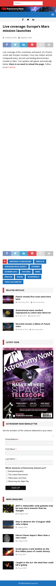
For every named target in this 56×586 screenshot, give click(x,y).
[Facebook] (22, 20)
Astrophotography (16, 471)
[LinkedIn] (33, 20)
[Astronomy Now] (28, 10)
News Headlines (14, 499)
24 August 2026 (23, 514)
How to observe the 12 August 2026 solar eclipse (33, 522)
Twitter (11, 67)
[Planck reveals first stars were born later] (8, 299)
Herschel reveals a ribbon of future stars (33, 325)
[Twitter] (28, 20)
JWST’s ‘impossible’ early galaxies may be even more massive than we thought (34, 508)
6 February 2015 (23, 302)
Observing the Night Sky (18, 481)
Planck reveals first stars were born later (33, 297)
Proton (8, 277)
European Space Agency (16, 266)
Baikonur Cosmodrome (20, 261)
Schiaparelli (33, 277)
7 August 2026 (22, 527)
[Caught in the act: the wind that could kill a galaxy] (8, 565)
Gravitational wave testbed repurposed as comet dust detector (33, 311)
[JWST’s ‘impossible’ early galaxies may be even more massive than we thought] (8, 509)
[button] (52, 14)
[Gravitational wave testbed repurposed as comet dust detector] (8, 313)
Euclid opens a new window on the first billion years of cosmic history (33, 550)
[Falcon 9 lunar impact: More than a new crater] (8, 538)
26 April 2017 (22, 316)
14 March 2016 (11, 37)
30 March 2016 (23, 329)
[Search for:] (28, 3)
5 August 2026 (22, 541)
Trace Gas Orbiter (13, 282)
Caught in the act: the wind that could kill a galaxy (34, 563)
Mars (37, 272)
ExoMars (36, 266)
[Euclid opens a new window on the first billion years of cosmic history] (8, 552)
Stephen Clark (26, 37)
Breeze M (40, 261)
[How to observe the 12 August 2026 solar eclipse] (8, 524)
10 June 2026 (22, 568)
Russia (20, 277)
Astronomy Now (38, 302)
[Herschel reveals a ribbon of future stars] (8, 327)
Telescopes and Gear (17, 478)
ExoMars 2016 (11, 272)
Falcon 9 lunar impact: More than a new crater (33, 536)
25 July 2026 (22, 554)
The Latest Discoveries (18, 474)
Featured (26, 272)
